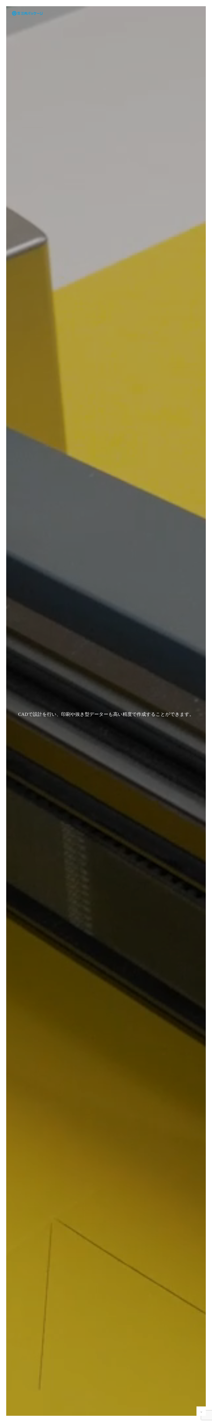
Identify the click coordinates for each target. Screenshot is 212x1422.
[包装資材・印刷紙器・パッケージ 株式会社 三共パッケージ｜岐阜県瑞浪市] (27, 13)
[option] (106, 714)
